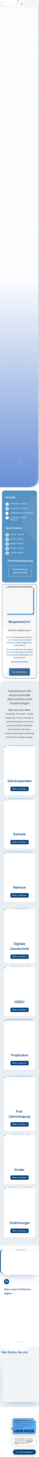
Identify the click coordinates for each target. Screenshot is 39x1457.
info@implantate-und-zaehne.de (21, 513)
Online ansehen (15, 1340)
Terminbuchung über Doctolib (20, 571)
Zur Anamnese (19, 672)
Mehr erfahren (19, 789)
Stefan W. (9, 1304)
